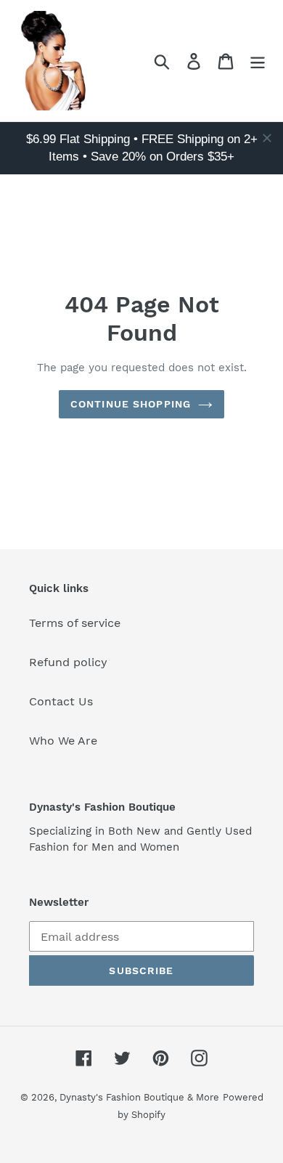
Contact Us (61, 701)
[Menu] (258, 60)
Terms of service (74, 623)
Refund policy (68, 662)
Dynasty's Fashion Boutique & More (139, 1097)
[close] (267, 138)
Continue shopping (130, 404)
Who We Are (63, 740)
